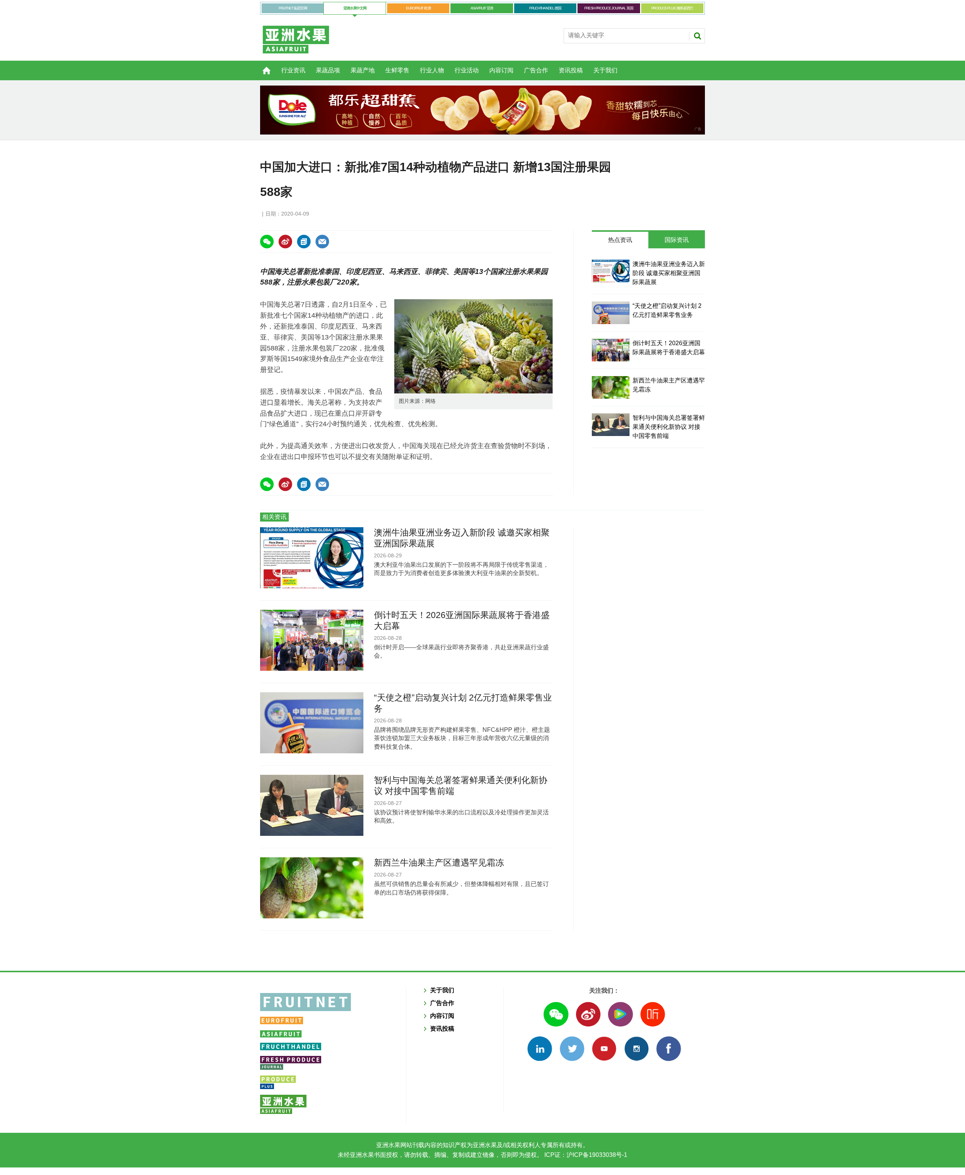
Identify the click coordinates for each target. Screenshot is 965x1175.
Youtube (604, 1048)
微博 (588, 1014)
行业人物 (432, 70)
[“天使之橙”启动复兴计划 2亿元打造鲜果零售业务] (611, 312)
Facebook (668, 1048)
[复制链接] (304, 241)
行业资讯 (293, 70)
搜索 (697, 36)
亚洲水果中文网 (354, 8)
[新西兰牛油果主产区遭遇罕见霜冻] (611, 387)
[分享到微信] (267, 241)
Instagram (636, 1048)
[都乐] (482, 110)
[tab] (620, 240)
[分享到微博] (285, 241)
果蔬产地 (363, 70)
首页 (262, 66)
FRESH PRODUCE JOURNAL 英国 (608, 8)
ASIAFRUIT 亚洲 (481, 8)
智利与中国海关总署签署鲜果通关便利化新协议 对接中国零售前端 (669, 427)
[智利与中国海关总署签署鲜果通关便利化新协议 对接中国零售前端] (611, 424)
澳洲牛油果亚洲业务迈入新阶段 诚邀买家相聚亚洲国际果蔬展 (669, 273)
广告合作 (536, 70)
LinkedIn (539, 1048)
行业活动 (467, 70)
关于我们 (605, 70)
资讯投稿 (571, 70)
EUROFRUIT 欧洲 (418, 8)
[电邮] (322, 241)
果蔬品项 (328, 70)
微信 (556, 1014)
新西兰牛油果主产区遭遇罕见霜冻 (439, 862)
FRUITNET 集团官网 (293, 8)
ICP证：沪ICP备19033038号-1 (585, 1155)
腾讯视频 (620, 1014)
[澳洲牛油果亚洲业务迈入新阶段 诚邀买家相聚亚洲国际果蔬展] (611, 271)
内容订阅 (501, 70)
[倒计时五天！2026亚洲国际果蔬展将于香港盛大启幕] (611, 350)
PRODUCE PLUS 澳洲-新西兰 (672, 8)
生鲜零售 (397, 70)
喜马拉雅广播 (652, 1014)
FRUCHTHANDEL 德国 (545, 8)
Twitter (572, 1048)
